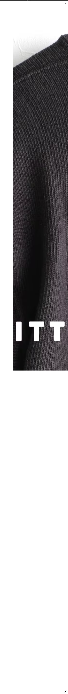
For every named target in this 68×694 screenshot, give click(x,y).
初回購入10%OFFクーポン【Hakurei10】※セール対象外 (34, 0)
